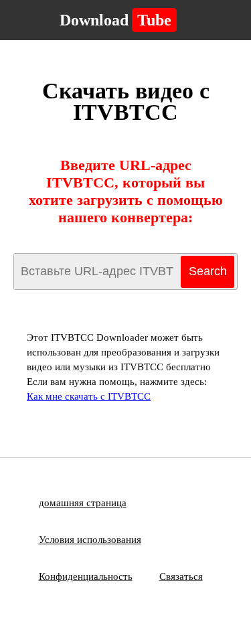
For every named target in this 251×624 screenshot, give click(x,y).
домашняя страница (83, 502)
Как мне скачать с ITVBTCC (89, 396)
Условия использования (90, 539)
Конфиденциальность (86, 576)
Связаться (181, 576)
